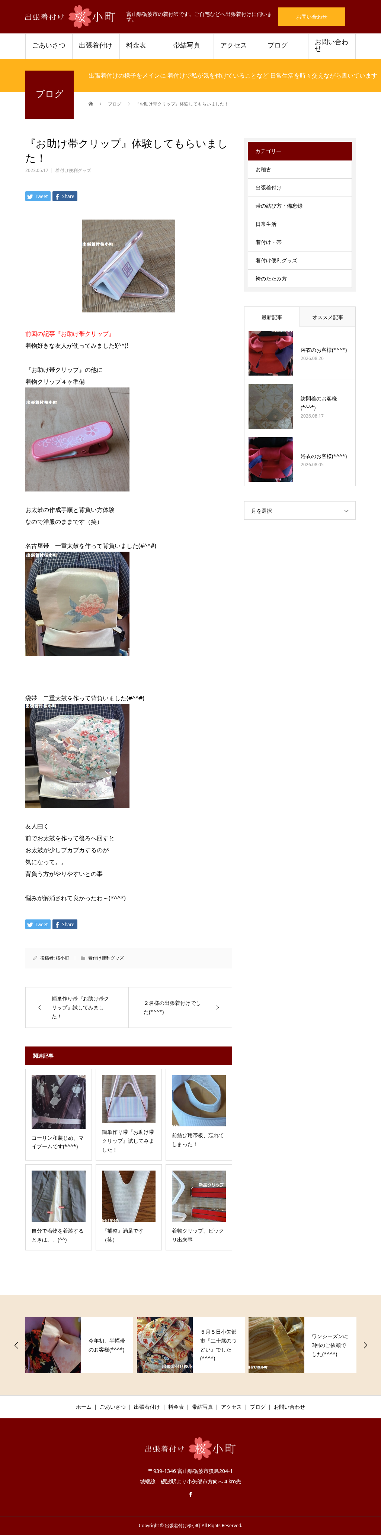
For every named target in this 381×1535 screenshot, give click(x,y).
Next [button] (365, 1345)
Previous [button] (16, 1345)
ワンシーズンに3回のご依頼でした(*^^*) (330, 1345)
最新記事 (272, 317)
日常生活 (266, 223)
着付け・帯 (269, 242)
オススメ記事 (327, 317)
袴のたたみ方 (271, 278)
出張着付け (95, 45)
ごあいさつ (48, 45)
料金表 (136, 45)
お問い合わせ (311, 16)
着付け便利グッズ (73, 170)
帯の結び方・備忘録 (279, 205)
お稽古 (263, 169)
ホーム (84, 1406)
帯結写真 (186, 45)
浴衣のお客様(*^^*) (324, 349)
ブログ (278, 45)
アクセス (233, 45)
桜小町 (62, 958)
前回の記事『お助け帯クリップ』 (70, 334)
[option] (79, 1345)
